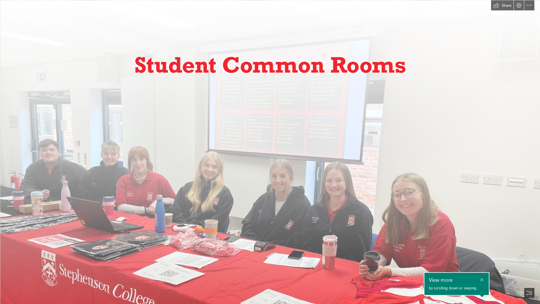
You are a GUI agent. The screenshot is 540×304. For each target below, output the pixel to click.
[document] (270, 152)
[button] (502, 5)
